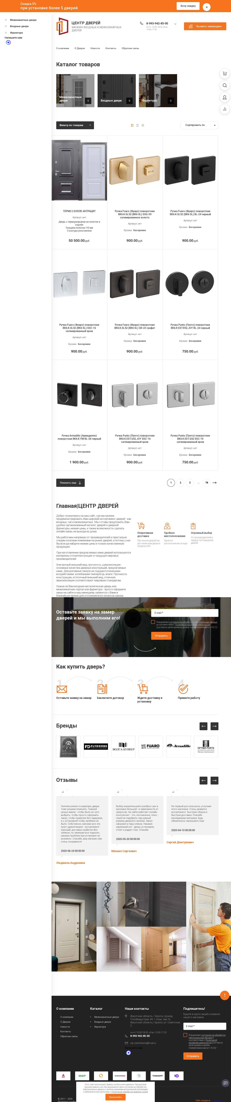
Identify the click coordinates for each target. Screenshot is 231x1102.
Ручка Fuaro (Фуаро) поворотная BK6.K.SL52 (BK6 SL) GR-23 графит (134, 326)
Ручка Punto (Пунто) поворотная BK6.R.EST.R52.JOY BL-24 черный (190, 326)
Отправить (161, 635)
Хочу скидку (188, 5)
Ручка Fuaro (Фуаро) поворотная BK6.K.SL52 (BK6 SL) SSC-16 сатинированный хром (79, 328)
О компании (62, 48)
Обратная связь (130, 48)
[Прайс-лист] (143, 125)
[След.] (214, 483)
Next (214, 726)
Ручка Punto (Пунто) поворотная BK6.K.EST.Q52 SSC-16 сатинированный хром (190, 438)
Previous (203, 726)
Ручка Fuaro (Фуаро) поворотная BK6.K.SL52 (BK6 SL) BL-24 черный (190, 213)
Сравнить (82, 197)
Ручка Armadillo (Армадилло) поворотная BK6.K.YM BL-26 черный (79, 437)
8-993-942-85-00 (157, 23)
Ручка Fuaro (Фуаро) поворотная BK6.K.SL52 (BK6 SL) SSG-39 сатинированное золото (135, 214)
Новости (95, 48)
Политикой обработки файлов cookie (130, 1092)
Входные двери (102, 1021)
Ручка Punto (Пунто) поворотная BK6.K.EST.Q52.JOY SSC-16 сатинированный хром (134, 438)
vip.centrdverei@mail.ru (143, 1043)
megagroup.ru (218, 1100)
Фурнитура (100, 1026)
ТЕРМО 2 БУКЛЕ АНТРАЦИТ (79, 211)
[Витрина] (132, 125)
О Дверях (80, 48)
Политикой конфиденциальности (192, 624)
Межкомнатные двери (106, 1017)
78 (206, 482)
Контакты (110, 48)
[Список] (137, 125)
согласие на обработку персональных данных (193, 622)
